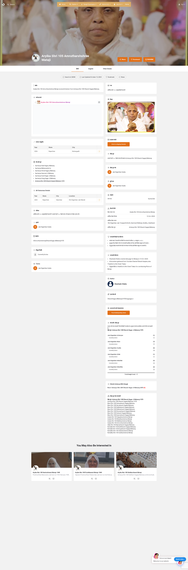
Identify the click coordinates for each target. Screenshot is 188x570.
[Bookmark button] (53, 478)
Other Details (107, 69)
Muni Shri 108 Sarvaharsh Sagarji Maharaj (120, 405)
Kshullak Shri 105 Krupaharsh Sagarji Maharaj (122, 429)
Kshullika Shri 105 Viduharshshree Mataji (120, 431)
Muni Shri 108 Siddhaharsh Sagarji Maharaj (121, 407)
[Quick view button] (49, 478)
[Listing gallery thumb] (131, 117)
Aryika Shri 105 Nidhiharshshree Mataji (120, 421)
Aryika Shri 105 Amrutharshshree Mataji (120, 423)
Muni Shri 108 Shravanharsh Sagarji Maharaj (121, 411)
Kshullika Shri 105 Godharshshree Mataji (120, 432)
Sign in (183, 4)
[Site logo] (3, 4)
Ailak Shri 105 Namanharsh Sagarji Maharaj (121, 425)
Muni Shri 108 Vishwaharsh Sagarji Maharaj (121, 403)
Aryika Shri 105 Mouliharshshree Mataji (120, 419)
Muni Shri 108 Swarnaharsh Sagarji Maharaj (121, 415)
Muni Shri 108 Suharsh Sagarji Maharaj (120, 413)
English (90, 69)
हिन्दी (77, 69)
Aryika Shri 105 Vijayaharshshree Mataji (120, 417)
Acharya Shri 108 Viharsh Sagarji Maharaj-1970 (49, 181)
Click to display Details (118, 144)
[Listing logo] (36, 58)
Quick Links (179, 559)
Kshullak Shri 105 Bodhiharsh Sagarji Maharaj (122, 427)
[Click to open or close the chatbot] (180, 562)
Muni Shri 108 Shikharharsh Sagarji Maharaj (121, 409)
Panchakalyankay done (118, 312)
